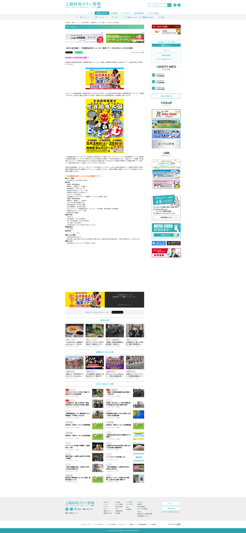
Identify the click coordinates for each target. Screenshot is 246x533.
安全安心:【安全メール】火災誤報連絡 (77, 425)
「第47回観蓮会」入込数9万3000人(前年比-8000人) (118, 468)
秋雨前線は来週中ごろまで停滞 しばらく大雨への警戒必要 (118, 414)
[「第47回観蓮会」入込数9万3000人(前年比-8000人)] (138, 468)
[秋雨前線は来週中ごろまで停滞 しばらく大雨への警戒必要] (138, 414)
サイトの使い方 (99, 524)
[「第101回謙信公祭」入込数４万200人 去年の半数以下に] (97, 468)
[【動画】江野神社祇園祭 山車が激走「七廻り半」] (138, 393)
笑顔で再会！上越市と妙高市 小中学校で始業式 (77, 457)
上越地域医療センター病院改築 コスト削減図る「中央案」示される (77, 414)
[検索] (169, 5)
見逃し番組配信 (141, 506)
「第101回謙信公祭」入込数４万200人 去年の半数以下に (77, 468)
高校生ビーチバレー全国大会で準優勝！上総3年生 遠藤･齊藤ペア (117, 479)
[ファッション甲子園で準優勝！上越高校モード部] (97, 446)
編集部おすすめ (108, 513)
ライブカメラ (125, 13)
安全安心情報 (119, 506)
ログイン (166, 50)
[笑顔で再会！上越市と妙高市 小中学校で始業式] (97, 457)
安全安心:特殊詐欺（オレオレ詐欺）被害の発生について (77, 479)
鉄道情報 (118, 513)
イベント (78, 22)
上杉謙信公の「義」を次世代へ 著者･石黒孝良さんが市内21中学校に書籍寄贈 (77, 404)
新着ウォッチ (107, 511)
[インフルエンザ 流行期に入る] (138, 457)
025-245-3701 (78, 243)
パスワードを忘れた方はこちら (164, 59)
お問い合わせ (89, 509)
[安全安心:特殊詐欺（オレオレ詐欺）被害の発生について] (97, 478)
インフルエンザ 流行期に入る (115, 457)
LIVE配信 (139, 504)
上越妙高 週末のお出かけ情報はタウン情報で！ (118, 436)
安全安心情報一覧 (166, 96)
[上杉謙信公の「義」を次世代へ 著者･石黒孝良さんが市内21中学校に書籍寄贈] (97, 404)
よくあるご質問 (111, 524)
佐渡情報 (128, 509)
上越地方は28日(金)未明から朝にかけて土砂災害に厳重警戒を (118, 446)
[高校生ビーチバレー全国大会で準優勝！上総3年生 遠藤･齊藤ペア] (138, 478)
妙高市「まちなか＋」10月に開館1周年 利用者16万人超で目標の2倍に (118, 404)
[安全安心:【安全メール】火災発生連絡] (97, 436)
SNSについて (122, 524)
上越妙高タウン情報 (69, 22)
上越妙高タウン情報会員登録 (144, 514)
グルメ (105, 508)
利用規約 (153, 524)
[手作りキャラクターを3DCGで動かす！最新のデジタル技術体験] (97, 393)
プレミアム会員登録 (142, 508)
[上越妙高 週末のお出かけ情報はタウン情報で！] (138, 436)
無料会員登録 (138, 13)
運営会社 (131, 524)
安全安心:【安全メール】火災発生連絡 (77, 435)
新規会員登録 (166, 55)
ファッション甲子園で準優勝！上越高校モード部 (77, 446)
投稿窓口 (79, 509)
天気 (117, 508)
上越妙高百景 (119, 511)
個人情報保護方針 (142, 524)
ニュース (106, 504)
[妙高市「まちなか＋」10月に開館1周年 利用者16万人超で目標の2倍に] (138, 404)
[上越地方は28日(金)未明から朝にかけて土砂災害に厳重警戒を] (138, 446)
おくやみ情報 (119, 504)
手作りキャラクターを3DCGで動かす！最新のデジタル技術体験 (78, 393)
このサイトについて (86, 524)
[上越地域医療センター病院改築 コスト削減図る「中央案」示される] (97, 414)
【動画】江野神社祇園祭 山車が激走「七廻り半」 (118, 393)
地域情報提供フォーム (143, 516)
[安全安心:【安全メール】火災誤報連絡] (97, 425)
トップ (90, 13)
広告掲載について (72, 513)
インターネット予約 (73, 233)
